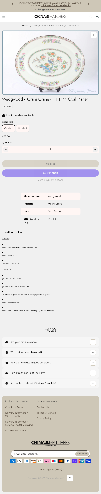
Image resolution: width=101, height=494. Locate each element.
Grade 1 (8, 128)
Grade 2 (22, 128)
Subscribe (82, 454)
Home (25, 25)
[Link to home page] (50, 443)
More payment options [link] (50, 180)
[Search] (91, 17)
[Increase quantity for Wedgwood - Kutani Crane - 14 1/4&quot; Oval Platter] (95, 149)
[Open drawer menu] (4, 17)
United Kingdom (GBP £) (50, 469)
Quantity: (7, 142)
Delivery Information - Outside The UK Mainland (19, 423)
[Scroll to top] (70, 478)
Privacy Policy (44, 418)
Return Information (16, 430)
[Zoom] (93, 35)
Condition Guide (14, 407)
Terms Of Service (46, 412)
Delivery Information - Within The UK (17, 414)
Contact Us (43, 407)
